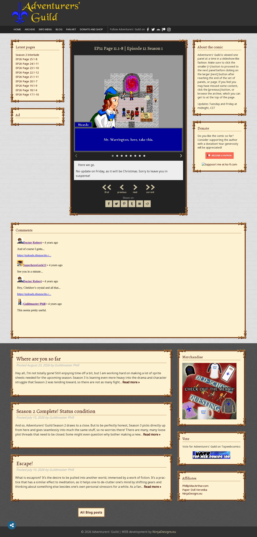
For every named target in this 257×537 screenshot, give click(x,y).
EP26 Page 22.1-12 (27, 72)
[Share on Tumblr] (131, 203)
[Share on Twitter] (116, 203)
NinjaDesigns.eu (192, 493)
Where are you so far (38, 358)
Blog (59, 29)
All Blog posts (91, 512)
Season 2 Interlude (27, 55)
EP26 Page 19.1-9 (26, 85)
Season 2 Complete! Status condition (55, 411)
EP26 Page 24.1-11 (27, 63)
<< (107, 186)
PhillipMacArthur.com (195, 486)
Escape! (24, 463)
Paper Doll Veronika (194, 490)
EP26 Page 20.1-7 (26, 81)
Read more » (131, 382)
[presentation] (76, 155)
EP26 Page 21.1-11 (27, 77)
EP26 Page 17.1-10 (27, 94)
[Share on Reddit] (147, 203)
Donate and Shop (91, 29)
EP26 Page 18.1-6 (26, 90)
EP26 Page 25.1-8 (26, 59)
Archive (30, 29)
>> (150, 186)
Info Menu (45, 29)
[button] (112, 156)
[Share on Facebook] (108, 203)
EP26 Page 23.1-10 (27, 68)
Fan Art (71, 29)
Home (17, 29)
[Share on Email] (139, 203)
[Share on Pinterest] (124, 203)
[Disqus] (128, 283)
